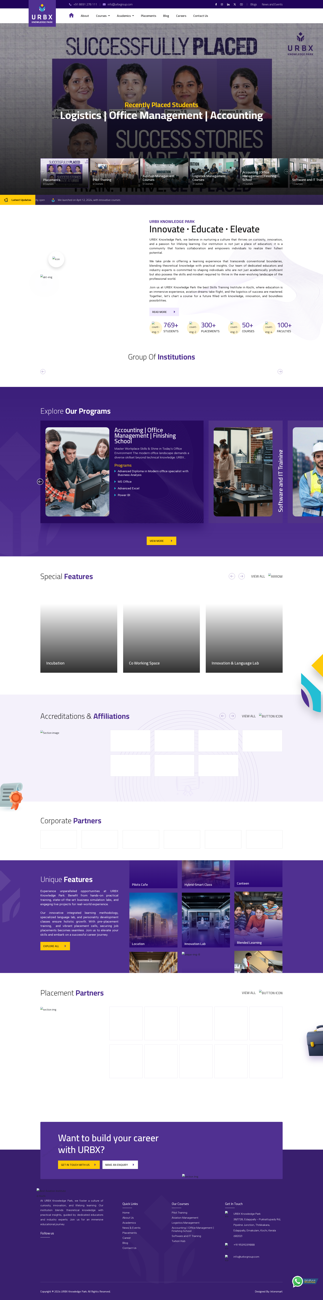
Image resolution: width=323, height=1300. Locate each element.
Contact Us (129, 1248)
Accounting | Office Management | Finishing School (193, 1229)
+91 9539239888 (244, 1244)
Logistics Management (186, 1222)
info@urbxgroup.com (246, 1256)
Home (126, 1212)
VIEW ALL (258, 576)
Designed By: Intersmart (269, 1291)
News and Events (272, 4)
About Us (128, 1217)
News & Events (131, 1227)
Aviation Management (185, 1217)
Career (126, 1237)
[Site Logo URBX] (42, 13)
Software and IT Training (186, 1236)
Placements (129, 1232)
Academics (129, 1222)
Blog (125, 1242)
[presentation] (42, 371)
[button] (103, 15)
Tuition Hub (178, 1241)
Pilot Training (179, 1212)
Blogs (253, 4)
